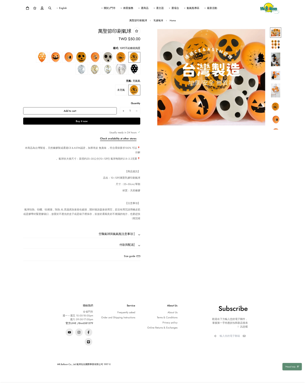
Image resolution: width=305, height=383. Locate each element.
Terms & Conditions (167, 317)
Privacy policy (170, 322)
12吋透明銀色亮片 (82, 69)
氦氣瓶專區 (193, 8)
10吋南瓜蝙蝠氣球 (121, 57)
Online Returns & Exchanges (162, 327)
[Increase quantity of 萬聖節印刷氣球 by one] (123, 111)
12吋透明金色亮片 (95, 69)
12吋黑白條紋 (121, 69)
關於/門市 (109, 8)
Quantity (135, 103)
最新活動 (212, 8)
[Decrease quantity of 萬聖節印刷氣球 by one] (136, 111)
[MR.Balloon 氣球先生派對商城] (269, 8)
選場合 (175, 8)
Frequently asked (126, 312)
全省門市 (88, 312)
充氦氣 (134, 90)
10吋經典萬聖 (95, 57)
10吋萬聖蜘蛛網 (68, 57)
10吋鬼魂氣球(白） (108, 57)
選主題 (160, 8)
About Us (172, 312)
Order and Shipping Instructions (118, 317)
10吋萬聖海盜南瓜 (82, 57)
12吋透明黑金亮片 (108, 69)
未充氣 (121, 90)
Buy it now (82, 121)
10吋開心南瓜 (55, 57)
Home (173, 20)
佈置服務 (128, 8)
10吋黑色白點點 (134, 69)
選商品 (145, 8)
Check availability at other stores (118, 138)
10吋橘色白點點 (42, 57)
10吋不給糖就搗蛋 (134, 57)
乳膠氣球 (158, 20)
